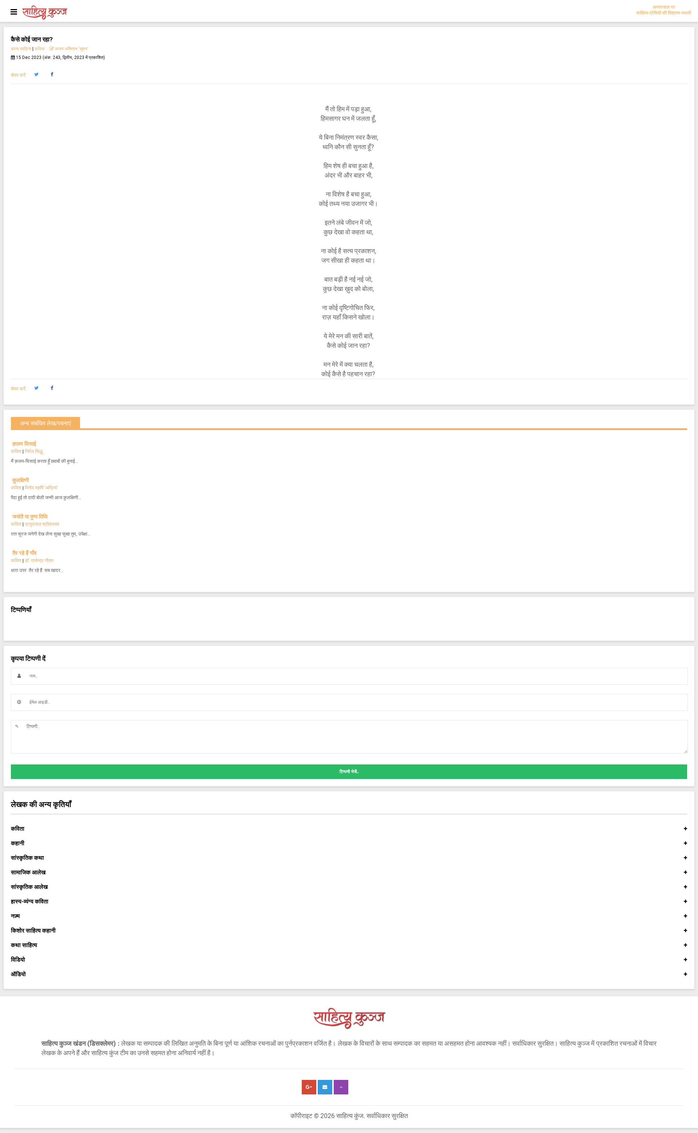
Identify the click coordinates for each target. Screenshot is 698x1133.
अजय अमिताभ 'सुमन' (71, 48)
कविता (40, 48)
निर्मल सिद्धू (34, 451)
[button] (36, 74)
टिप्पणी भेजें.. (349, 771)
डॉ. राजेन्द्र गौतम (39, 560)
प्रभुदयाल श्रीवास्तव (42, 524)
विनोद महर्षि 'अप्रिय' (41, 487)
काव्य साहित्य (21, 48)
